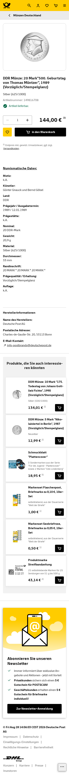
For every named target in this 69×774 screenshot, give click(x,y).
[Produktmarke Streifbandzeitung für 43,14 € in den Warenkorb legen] (59, 580)
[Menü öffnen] (64, 5)
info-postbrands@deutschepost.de (29, 345)
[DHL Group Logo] (13, 759)
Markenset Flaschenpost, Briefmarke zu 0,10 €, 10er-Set (45, 492)
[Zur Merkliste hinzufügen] (7, 132)
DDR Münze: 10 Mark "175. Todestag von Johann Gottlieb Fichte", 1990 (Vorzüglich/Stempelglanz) (46, 388)
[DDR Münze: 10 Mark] (59, 407)
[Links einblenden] (62, 767)
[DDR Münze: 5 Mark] (59, 440)
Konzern (8, 765)
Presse (39, 765)
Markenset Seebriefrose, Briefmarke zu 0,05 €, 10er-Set (45, 528)
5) (43, 474)
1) (40, 511)
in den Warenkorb (43, 132)
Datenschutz (31, 737)
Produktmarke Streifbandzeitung (40, 562)
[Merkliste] (47, 5)
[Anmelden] (38, 5)
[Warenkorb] (55, 5)
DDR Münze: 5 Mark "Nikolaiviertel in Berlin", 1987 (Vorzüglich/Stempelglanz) (46, 424)
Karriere (24, 765)
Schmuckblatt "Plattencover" (38, 455)
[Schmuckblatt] (59, 475)
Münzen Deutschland (27, 15)
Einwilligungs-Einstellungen (21, 742)
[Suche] (29, 5)
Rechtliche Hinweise (16, 747)
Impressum (10, 737)
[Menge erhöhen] (27, 120)
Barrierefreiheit (43, 747)
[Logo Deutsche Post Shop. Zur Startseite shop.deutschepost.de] (6, 5)
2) (64, 117)
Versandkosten (11, 148)
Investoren (10, 771)
